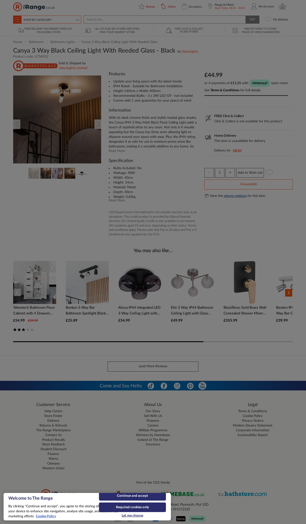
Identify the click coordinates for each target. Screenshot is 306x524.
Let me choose (132, 515)
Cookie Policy (46, 516)
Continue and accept (132, 495)
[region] (87, 506)
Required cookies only (132, 507)
